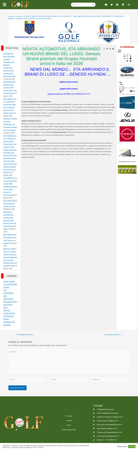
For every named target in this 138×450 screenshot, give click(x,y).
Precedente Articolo (24, 335)
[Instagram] (128, 4)
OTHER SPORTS (106, 16)
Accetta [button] (131, 446)
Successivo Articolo (113, 335)
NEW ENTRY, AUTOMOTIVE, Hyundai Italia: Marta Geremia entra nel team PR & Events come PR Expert (9, 220)
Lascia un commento (15, 16)
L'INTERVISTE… (8, 293)
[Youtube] (106, 4)
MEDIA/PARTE (83, 16)
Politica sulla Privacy (69, 430)
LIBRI (75, 16)
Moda (91, 16)
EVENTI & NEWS (30, 16)
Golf (59, 16)
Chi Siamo (69, 416)
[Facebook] (117, 4)
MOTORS (96, 16)
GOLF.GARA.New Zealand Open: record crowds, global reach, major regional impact (10, 87)
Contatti (69, 420)
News (69, 425)
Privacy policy (122, 446)
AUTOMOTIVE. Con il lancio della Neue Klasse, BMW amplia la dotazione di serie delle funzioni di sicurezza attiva (10, 186)
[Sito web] (111, 380)
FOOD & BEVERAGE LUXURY (47, 16)
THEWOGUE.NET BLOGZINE (25, 19)
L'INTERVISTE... (66, 16)
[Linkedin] (123, 4)
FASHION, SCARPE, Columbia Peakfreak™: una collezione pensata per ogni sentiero (10, 124)
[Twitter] (111, 4)
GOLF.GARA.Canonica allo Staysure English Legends (10, 203)
